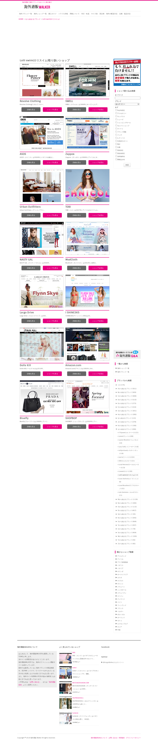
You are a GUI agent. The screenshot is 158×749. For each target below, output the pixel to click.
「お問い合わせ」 (34, 682)
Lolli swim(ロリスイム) (50, 19)
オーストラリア (122, 575)
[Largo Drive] (42, 291)
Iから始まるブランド (124, 418)
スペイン (120, 596)
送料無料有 (121, 156)
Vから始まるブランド (125, 533)
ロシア (119, 627)
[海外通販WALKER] (37, 9)
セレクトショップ (123, 126)
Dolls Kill (25, 365)
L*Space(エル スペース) (127, 433)
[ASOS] (42, 132)
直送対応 (120, 150)
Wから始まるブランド (125, 536)
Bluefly (24, 418)
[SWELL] (87, 79)
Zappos (69, 154)
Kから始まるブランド (125, 426)
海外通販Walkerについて (99, 738)
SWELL (69, 101)
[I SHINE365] (87, 291)
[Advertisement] (80, 39)
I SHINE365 (72, 312)
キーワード (119, 95)
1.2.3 (119, 385)
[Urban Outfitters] (42, 185)
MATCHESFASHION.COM (80, 683)
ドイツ (119, 602)
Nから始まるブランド (125, 503)
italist (74, 668)
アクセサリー (121, 113)
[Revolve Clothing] (42, 79)
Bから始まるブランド (125, 392)
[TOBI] (87, 185)
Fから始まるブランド (125, 407)
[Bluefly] (42, 396)
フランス (120, 608)
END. (74, 653)
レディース (121, 138)
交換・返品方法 (124, 14)
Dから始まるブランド (125, 400)
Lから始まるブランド (32, 19)
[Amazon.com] (87, 344)
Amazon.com (73, 365)
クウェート (121, 587)
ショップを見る (52, 110)
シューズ (120, 120)
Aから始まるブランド (125, 389)
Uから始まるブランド (125, 529)
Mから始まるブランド (125, 499)
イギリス (120, 565)
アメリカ (120, 559)
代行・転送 (85, 14)
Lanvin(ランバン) (124, 436)
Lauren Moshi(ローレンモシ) (128, 440)
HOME (21, 19)
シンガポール (121, 590)
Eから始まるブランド (125, 403)
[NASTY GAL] (42, 238)
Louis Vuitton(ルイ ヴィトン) (128, 479)
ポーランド (121, 618)
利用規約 (122, 738)
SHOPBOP (71, 418)
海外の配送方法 (111, 14)
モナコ (119, 621)
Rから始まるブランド (125, 518)
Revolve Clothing (30, 101)
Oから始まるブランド (125, 507)
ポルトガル (121, 615)
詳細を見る (31, 110)
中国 (118, 630)
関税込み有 (121, 160)
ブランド (118, 101)
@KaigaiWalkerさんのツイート (113, 662)
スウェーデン (121, 593)
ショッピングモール (124, 123)
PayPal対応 (121, 110)
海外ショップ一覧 (40, 14)
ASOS (23, 154)
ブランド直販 (121, 132)
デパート (120, 129)
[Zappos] (87, 132)
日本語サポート (122, 141)
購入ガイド (53, 14)
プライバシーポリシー (133, 738)
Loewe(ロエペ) (124, 471)
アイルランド (121, 556)
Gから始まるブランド (125, 411)
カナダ (119, 578)
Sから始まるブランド (125, 522)
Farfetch (75, 713)
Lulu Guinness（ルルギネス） (129, 492)
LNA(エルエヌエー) (125, 461)
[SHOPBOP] (87, 396)
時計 (118, 144)
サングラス (121, 116)
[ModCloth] (87, 238)
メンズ (119, 135)
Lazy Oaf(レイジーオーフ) (127, 447)
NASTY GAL (26, 259)
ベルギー (120, 611)
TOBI (68, 206)
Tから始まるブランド (125, 525)
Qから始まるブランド (125, 514)
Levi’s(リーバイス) (125, 457)
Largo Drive (27, 312)
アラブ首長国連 (122, 562)
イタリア (120, 568)
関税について (74, 14)
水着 (118, 147)
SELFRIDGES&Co (77, 698)
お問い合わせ (113, 738)
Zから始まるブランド (125, 544)
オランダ (120, 571)
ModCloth (71, 259)
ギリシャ (120, 584)
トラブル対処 (63, 14)
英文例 (101, 14)
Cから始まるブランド (125, 396)
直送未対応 (121, 153)
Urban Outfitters (30, 206)
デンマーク (121, 599)
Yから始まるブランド (125, 540)
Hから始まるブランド (125, 414)
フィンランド (121, 605)
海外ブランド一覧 (25, 14)
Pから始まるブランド (125, 510)
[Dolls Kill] (42, 344)
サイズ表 (94, 14)
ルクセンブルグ (122, 624)
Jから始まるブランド (125, 422)
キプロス (120, 581)
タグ (116, 107)
